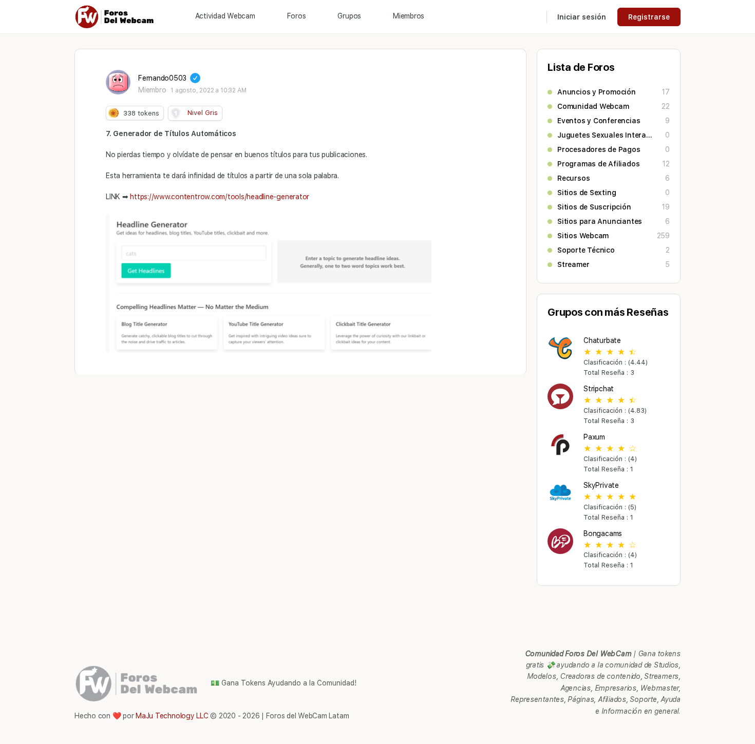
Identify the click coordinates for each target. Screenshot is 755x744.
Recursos (573, 178)
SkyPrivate (601, 485)
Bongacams (602, 533)
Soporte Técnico (586, 250)
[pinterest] (619, 731)
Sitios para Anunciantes (599, 221)
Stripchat (598, 389)
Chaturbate (602, 340)
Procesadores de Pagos (598, 149)
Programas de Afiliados (598, 164)
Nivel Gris (202, 113)
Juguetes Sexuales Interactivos (606, 135)
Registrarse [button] (649, 17)
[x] (674, 731)
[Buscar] (532, 17)
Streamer (573, 264)
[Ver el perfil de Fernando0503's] (118, 82)
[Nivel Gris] (176, 113)
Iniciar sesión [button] (581, 17)
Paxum (594, 437)
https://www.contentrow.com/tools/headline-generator (219, 197)
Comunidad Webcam (593, 106)
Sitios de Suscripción (594, 207)
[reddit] (637, 731)
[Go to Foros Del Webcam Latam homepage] (115, 15)
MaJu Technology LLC (172, 716)
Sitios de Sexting (586, 192)
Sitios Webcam (583, 236)
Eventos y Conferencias (598, 121)
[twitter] (656, 731)
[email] (600, 731)
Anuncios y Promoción (596, 92)
